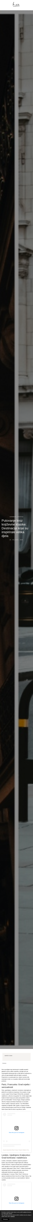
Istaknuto (13, 516)
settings (13, 1216)
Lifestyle (20, 516)
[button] (3, 1066)
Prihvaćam (5, 1219)
